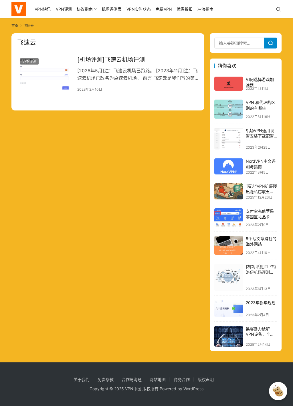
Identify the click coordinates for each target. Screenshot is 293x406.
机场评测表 (112, 9)
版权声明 (206, 379)
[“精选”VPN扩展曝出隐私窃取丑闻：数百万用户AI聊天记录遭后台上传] (228, 191)
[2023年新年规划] (228, 308)
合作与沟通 (132, 379)
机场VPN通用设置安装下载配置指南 (260, 136)
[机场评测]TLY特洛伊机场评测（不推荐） (261, 272)
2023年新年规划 (261, 302)
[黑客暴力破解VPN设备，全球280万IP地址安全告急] (228, 336)
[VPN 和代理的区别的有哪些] (228, 109)
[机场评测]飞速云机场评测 (111, 59)
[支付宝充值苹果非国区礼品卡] (228, 217)
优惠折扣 (185, 9)
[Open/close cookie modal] (278, 391)
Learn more (282, 374)
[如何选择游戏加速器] (228, 84)
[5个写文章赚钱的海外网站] (228, 245)
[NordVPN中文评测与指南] (228, 166)
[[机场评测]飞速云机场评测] (44, 72)
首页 (14, 26)
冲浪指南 (205, 9)
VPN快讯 (43, 9)
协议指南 (85, 9)
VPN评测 (64, 9)
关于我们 (82, 379)
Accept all (266, 374)
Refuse (274, 374)
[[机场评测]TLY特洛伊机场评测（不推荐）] (228, 277)
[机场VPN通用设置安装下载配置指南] (228, 138)
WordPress (193, 388)
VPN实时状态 (138, 9)
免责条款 (106, 379)
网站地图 (158, 379)
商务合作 (182, 379)
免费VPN (164, 9)
